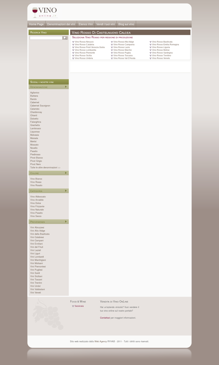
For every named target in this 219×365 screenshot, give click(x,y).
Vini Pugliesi (36, 269)
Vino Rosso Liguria (161, 47)
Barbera (34, 95)
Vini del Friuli (36, 246)
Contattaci (105, 317)
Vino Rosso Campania (123, 44)
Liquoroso (35, 131)
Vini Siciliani (36, 276)
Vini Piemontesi (38, 266)
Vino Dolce (35, 203)
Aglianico (34, 92)
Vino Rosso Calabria (84, 44)
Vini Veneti (35, 292)
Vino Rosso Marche (122, 50)
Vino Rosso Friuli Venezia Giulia (90, 47)
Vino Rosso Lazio (121, 47)
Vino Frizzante (37, 206)
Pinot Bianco (36, 157)
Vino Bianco (36, 178)
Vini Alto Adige (37, 230)
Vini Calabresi (37, 237)
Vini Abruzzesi (37, 227)
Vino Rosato (36, 185)
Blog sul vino (126, 24)
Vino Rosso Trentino (161, 55)
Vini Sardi (35, 273)
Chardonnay (36, 112)
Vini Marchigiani (38, 259)
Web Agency (100, 341)
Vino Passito (36, 212)
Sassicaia (79, 306)
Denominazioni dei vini (61, 24)
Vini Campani (36, 240)
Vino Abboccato (38, 196)
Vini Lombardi (37, 256)
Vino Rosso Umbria (84, 58)
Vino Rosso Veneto (161, 58)
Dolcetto (34, 118)
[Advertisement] (126, 12)
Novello (33, 147)
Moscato (34, 144)
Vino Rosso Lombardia (85, 50)
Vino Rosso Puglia (122, 53)
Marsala (34, 138)
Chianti (33, 115)
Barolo (33, 99)
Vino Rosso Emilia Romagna (165, 44)
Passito (33, 151)
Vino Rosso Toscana (123, 55)
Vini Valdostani (37, 289)
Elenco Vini (86, 24)
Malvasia (34, 134)
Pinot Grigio (36, 160)
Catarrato (34, 108)
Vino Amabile (36, 199)
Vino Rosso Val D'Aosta (124, 58)
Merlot (33, 141)
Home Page (36, 24)
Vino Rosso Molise (161, 50)
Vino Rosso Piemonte (85, 53)
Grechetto (35, 125)
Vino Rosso (35, 182)
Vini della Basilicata (39, 233)
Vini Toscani (36, 279)
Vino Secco (35, 216)
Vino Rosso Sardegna (162, 53)
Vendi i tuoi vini (105, 24)
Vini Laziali (35, 250)
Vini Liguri (35, 253)
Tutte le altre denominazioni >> (45, 167)
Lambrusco (35, 128)
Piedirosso (35, 154)
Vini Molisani (36, 263)
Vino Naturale (37, 209)
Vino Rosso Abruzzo (84, 42)
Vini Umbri (35, 286)
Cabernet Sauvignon (40, 105)
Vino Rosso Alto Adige (123, 42)
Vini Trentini (36, 282)
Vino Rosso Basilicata (162, 42)
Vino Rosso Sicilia (83, 55)
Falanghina (35, 121)
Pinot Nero (35, 164)
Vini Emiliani (36, 243)
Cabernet (34, 102)
